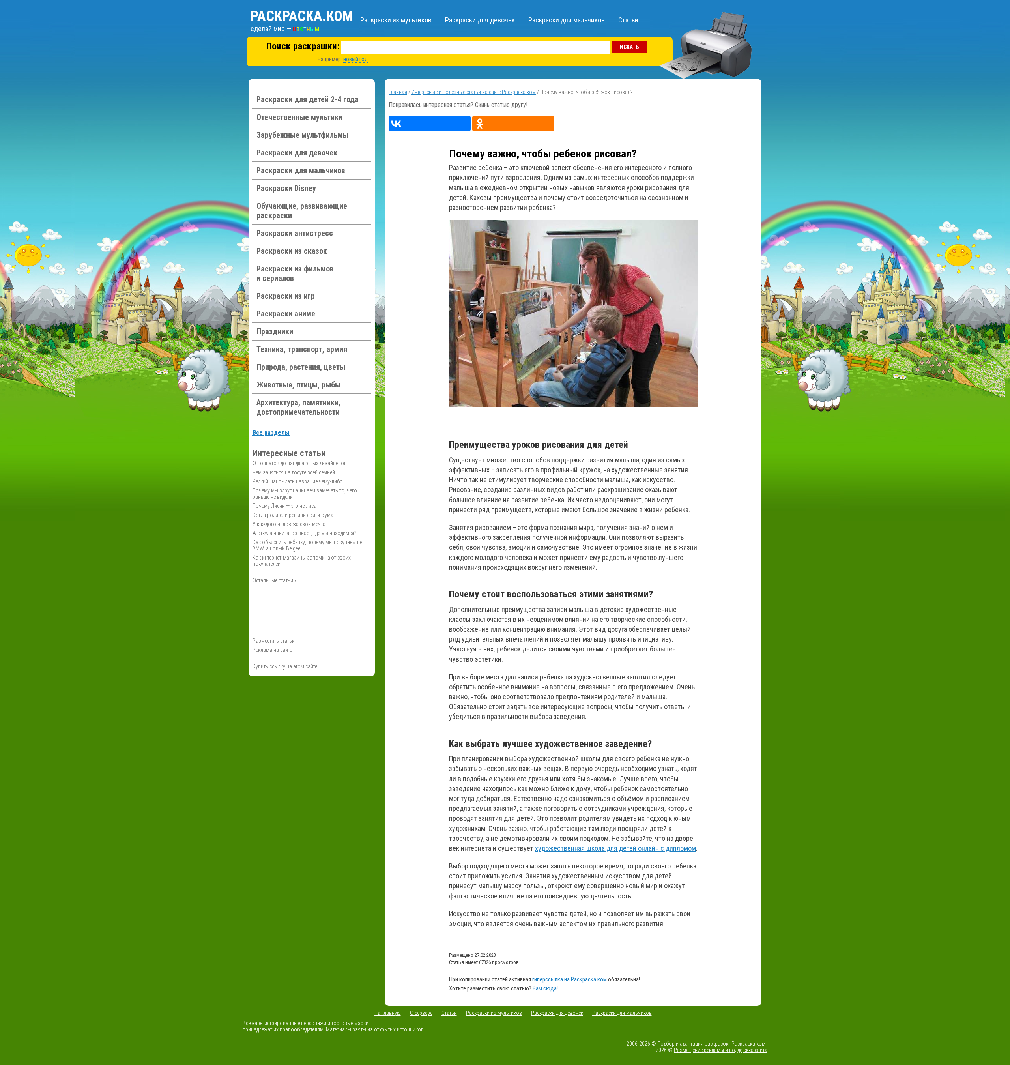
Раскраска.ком (302, 16)
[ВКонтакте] (430, 123)
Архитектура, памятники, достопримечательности (298, 407)
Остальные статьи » (274, 580)
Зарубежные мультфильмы (302, 135)
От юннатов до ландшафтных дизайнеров (299, 463)
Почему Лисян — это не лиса (284, 506)
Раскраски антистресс (294, 233)
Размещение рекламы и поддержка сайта (720, 1050)
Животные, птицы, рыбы (298, 384)
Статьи (628, 20)
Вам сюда (545, 988)
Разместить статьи (273, 641)
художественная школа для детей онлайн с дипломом (615, 848)
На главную (387, 1013)
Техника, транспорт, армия (301, 349)
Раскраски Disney (286, 188)
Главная (398, 92)
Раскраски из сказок (291, 251)
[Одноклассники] (513, 123)
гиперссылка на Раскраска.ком (569, 979)
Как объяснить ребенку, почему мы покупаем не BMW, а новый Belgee (307, 545)
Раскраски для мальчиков (566, 20)
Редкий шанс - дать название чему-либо (297, 481)
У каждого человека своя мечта (288, 524)
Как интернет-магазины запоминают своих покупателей (301, 560)
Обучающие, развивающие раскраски (301, 210)
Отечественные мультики (299, 117)
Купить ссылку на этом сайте (284, 666)
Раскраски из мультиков (396, 20)
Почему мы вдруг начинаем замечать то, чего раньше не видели (304, 493)
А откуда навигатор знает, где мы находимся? (304, 533)
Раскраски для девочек (480, 20)
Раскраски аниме (285, 313)
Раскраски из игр (285, 296)
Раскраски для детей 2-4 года (307, 99)
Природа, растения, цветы (300, 367)
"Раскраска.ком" (748, 1044)
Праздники (274, 331)
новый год (355, 59)
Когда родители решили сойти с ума (292, 515)
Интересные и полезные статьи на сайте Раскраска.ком (473, 92)
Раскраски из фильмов (295, 273)
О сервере (421, 1013)
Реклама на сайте (272, 650)
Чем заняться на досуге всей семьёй (293, 472)
